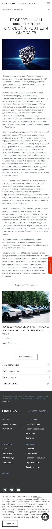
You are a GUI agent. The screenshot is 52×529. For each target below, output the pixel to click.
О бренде (30, 449)
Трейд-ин (30, 438)
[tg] (4, 489)
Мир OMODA (30, 444)
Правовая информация (35, 458)
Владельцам (7, 444)
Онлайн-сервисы (33, 467)
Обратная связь (32, 462)
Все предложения (26, 356)
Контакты (6, 473)
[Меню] (48, 3)
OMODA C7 (7, 429)
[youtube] (18, 489)
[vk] (11, 489)
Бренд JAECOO (32, 453)
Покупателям (31, 420)
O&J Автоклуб (8, 458)
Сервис (5, 449)
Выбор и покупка (33, 424)
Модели (5, 420)
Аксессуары (31, 433)
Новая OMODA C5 (9, 424)
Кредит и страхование (35, 429)
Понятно (10, 523)
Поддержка (7, 453)
